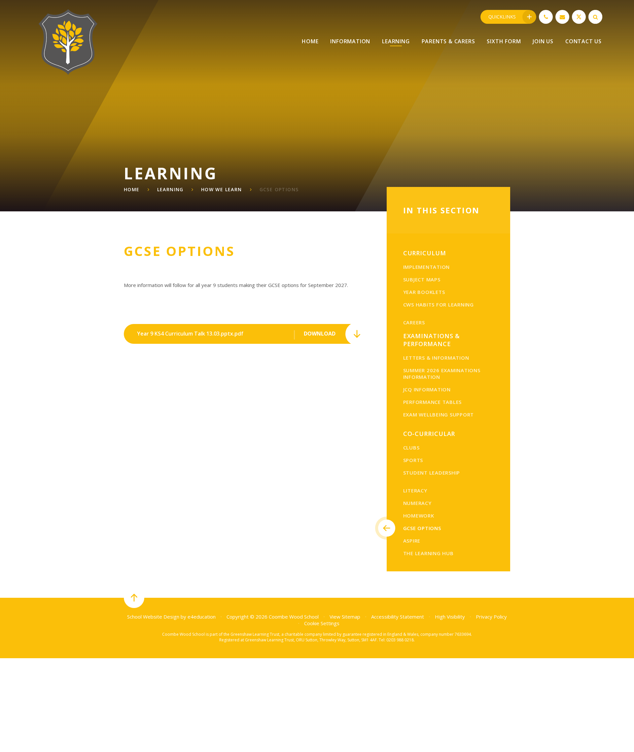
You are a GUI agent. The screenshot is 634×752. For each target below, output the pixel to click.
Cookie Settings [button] (321, 623)
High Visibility (450, 616)
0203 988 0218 (400, 640)
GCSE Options (279, 189)
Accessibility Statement (397, 616)
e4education (202, 616)
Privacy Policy (491, 616)
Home (132, 189)
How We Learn (221, 189)
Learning (170, 189)
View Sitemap (345, 616)
